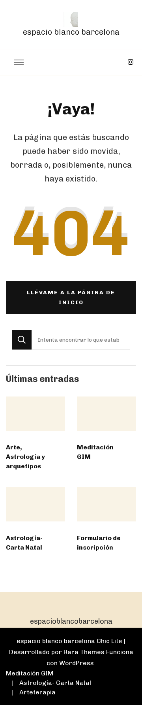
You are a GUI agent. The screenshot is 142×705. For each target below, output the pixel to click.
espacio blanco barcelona (71, 32)
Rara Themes (84, 652)
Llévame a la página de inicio (71, 297)
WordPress (76, 663)
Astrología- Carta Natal (55, 682)
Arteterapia (37, 692)
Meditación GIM (29, 673)
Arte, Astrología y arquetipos (25, 456)
